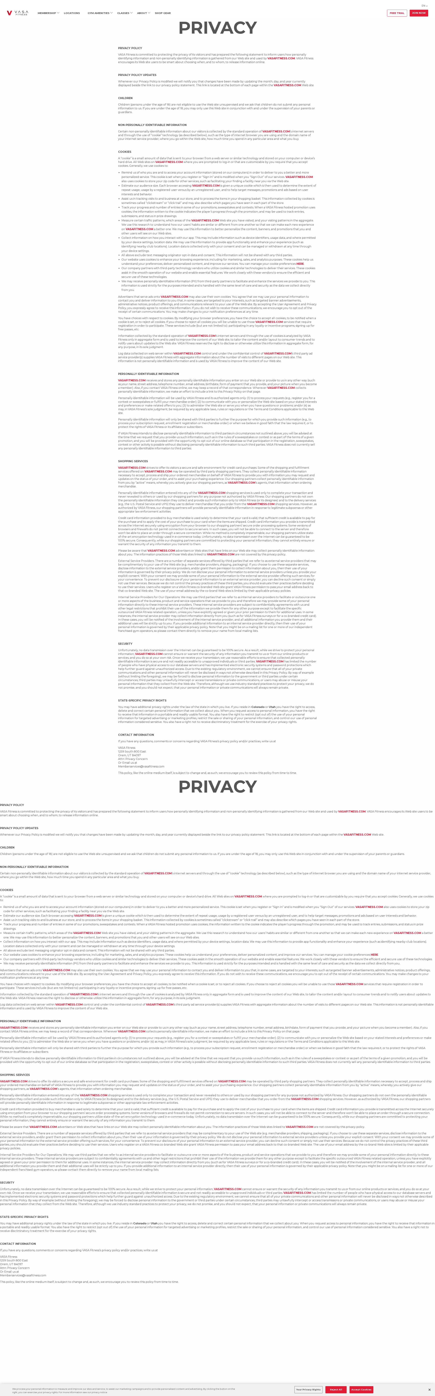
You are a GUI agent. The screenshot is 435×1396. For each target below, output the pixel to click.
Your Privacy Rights (308, 1389)
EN (423, 5)
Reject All (336, 1389)
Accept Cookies (361, 1389)
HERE (300, 263)
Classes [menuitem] (123, 13)
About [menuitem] (142, 13)
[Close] (429, 1389)
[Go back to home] (17, 13)
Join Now (419, 12)
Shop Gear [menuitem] (163, 13)
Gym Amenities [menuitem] (98, 13)
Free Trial (397, 13)
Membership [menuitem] (47, 13)
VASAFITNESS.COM (281, 58)
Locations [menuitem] (72, 13)
